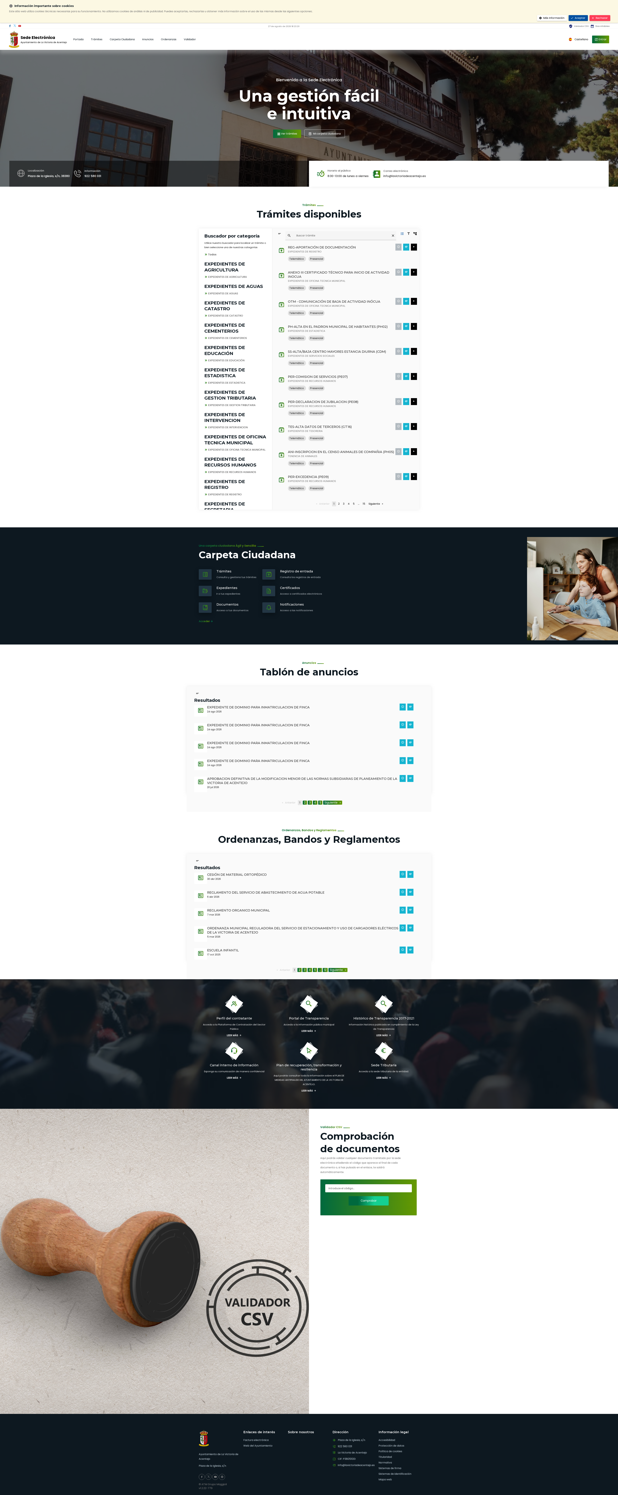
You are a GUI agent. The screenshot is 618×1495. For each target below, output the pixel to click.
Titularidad (385, 1457)
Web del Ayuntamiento (257, 1446)
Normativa (385, 1462)
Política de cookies (390, 1451)
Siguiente (376, 504)
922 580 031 (92, 176)
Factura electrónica (256, 1440)
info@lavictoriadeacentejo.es (404, 176)
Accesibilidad (387, 1440)
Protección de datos (391, 1446)
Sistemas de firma (390, 1468)
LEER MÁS (233, 1035)
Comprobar (369, 1201)
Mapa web (385, 1479)
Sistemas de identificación (395, 1474)
